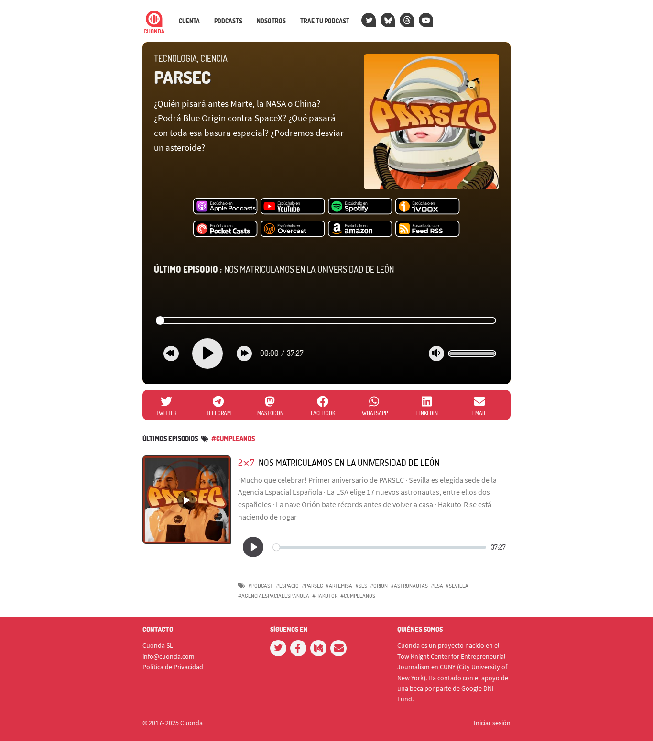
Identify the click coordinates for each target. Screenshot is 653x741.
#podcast (260, 585)
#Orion (379, 585)
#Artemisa (339, 585)
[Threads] (407, 20)
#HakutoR (324, 595)
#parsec (312, 585)
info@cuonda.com (168, 656)
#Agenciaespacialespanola (273, 595)
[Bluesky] (388, 20)
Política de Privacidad (172, 667)
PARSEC (182, 77)
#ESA (437, 585)
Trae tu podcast (324, 21)
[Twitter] (368, 20)
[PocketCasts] (225, 229)
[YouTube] (426, 20)
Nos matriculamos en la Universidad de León (274, 269)
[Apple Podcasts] (225, 206)
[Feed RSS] (427, 229)
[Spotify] (360, 206)
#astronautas (409, 585)
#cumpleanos (233, 438)
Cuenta (189, 21)
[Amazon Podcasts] (360, 229)
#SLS (361, 585)
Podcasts (228, 21)
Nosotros (271, 21)
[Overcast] (293, 229)
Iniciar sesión (492, 723)
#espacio (287, 585)
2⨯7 (246, 462)
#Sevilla (457, 585)
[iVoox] (427, 206)
